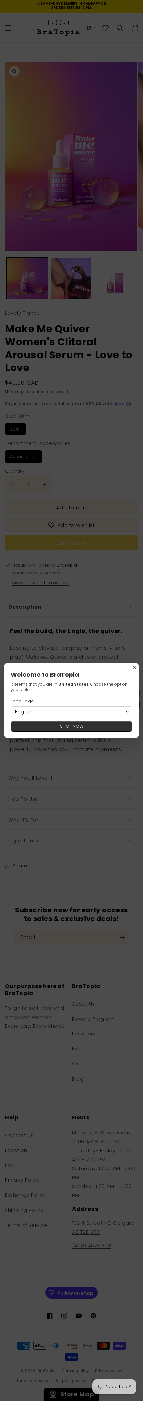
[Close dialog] (134, 667)
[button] (71, 711)
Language (22, 701)
